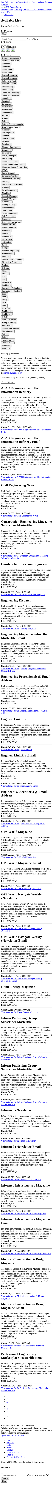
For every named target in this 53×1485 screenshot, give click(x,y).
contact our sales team (12, 373)
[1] (13, 50)
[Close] (2, 1473)
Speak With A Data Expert (12, 1435)
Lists (9, 1445)
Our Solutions (7, 2)
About (9, 1447)
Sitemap (10, 1455)
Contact (10, 1450)
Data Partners (46, 2)
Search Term (32, 39)
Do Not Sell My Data (16, 1457)
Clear (4, 34)
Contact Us (8, 14)
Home (9, 1440)
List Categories (20, 2)
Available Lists (33, 2)
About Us (5, 5)
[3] (8, 50)
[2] (3, 50)
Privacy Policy (13, 1452)
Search (5, 1478)
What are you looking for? (38, 1475)
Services (10, 1442)
